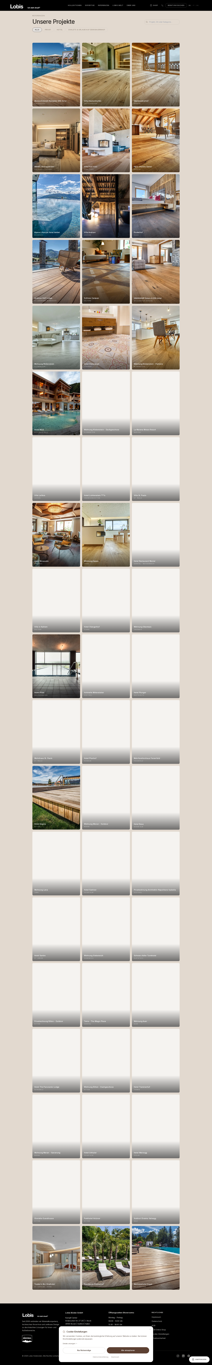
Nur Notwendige (84, 1350)
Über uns (131, 5)
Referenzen (103, 5)
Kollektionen (75, 5)
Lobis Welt (118, 5)
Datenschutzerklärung (100, 1357)
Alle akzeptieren (128, 1350)
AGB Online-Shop (159, 1330)
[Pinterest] (188, 1356)
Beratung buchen (176, 5)
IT (193, 5)
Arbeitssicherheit (159, 1338)
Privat (48, 30)
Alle (37, 30)
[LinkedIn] (183, 1356)
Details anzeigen (69, 1343)
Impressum (115, 1357)
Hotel (60, 30)
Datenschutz (157, 1321)
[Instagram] (178, 1356)
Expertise (90, 5)
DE (190, 5)
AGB (153, 1325)
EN (197, 5)
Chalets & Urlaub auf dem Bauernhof (86, 30)
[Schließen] (150, 1329)
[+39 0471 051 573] (162, 5)
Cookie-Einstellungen (160, 1334)
